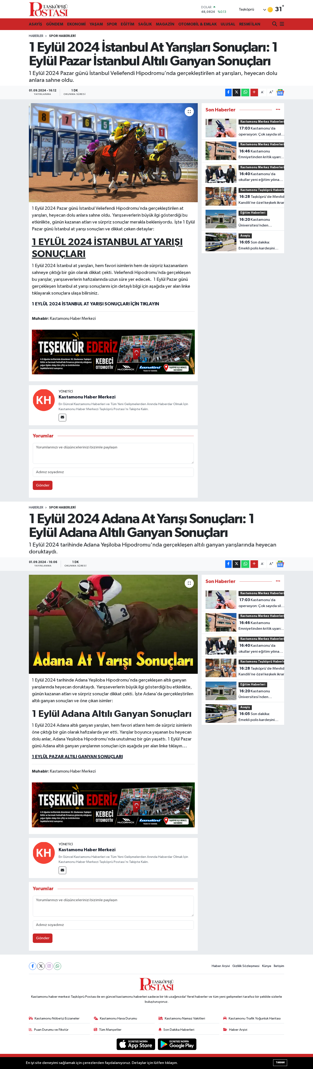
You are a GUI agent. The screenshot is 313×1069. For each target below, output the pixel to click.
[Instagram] (49, 966)
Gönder (42, 485)
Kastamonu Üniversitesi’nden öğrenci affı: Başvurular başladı (258, 223)
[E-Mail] (62, 417)
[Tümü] (278, 110)
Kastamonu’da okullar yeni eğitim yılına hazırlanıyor (259, 177)
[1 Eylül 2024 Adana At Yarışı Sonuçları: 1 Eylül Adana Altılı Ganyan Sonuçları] (113, 624)
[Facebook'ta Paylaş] (228, 92)
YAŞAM (96, 24)
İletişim (279, 966)
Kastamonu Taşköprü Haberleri (263, 190)
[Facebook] (32, 966)
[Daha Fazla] (254, 92)
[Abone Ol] (280, 92)
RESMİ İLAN (249, 24)
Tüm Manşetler (110, 1029)
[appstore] (136, 1044)
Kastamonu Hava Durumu (118, 1018)
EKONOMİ (76, 24)
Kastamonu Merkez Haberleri (262, 121)
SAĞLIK (145, 24)
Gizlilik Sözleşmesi (245, 966)
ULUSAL (228, 24)
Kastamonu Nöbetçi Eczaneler (57, 1018)
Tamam (280, 1062)
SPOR (112, 24)
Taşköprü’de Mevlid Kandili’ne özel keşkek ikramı (263, 200)
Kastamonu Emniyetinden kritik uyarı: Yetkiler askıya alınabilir (260, 154)
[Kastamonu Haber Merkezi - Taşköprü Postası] (48, 9)
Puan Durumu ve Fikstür (51, 1029)
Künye (266, 966)
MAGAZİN (165, 24)
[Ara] (275, 24)
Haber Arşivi (221, 966)
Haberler (36, 36)
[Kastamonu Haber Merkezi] (44, 400)
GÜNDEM (54, 24)
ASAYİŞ (35, 24)
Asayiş (245, 235)
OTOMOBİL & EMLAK (197, 24)
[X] (41, 966)
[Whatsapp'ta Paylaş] (245, 92)
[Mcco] (113, 351)
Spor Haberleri (62, 36)
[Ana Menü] (281, 24)
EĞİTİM (127, 24)
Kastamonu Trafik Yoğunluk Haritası (255, 1018)
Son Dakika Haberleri (178, 1029)
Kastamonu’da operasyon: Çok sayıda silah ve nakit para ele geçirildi (262, 131)
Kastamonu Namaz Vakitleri (185, 1018)
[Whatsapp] (57, 966)
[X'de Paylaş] (236, 92)
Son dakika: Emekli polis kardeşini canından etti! (257, 245)
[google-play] (177, 1044)
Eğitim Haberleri (252, 212)
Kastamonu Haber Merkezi (87, 397)
